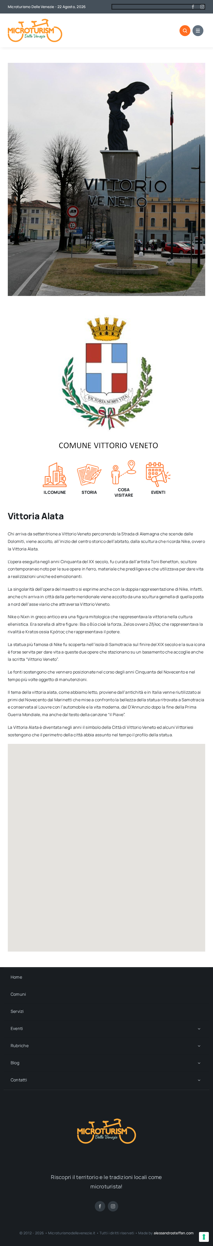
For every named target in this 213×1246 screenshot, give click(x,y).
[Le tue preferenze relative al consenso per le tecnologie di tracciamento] (204, 1237)
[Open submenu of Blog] (199, 1063)
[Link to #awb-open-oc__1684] (197, 30)
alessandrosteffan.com (174, 1232)
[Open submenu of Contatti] (199, 1080)
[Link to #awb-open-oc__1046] (184, 30)
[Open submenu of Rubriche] (199, 1046)
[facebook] (193, 7)
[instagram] (202, 7)
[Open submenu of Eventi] (199, 1028)
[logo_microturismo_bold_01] (35, 21)
